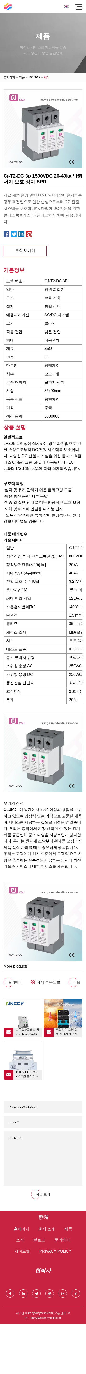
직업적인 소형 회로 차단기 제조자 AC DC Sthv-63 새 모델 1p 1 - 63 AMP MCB (67, 1032)
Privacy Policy (55, 1251)
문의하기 (62, 1240)
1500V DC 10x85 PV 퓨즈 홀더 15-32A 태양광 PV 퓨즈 (27, 1075)
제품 (22, 77)
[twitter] (36, 1293)
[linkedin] (23, 1293)
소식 (20, 1240)
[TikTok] (76, 1293)
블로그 (39, 1240)
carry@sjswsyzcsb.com (46, 1318)
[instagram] (63, 1293)
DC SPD (34, 77)
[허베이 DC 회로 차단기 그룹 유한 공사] (8, 6)
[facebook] (10, 1293)
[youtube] (49, 1293)
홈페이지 (9, 77)
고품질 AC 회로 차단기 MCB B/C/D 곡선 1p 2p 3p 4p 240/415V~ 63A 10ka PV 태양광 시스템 (27, 1032)
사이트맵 (22, 1251)
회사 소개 (47, 1229)
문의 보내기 (25, 251)
